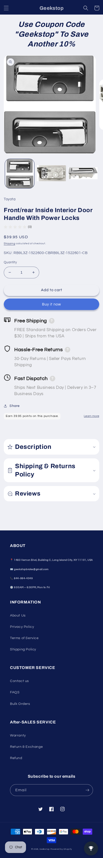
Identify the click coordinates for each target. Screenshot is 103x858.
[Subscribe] (87, 790)
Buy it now (51, 304)
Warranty (18, 735)
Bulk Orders (20, 704)
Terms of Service (24, 638)
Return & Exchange (26, 747)
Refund (16, 758)
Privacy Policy (22, 627)
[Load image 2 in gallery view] (51, 173)
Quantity (10, 262)
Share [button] (15, 406)
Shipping (9, 243)
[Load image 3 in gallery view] (83, 173)
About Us (18, 615)
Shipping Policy (23, 649)
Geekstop (45, 849)
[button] (6, 8)
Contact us (19, 681)
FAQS (15, 692)
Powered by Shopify (61, 849)
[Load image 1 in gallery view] (19, 173)
